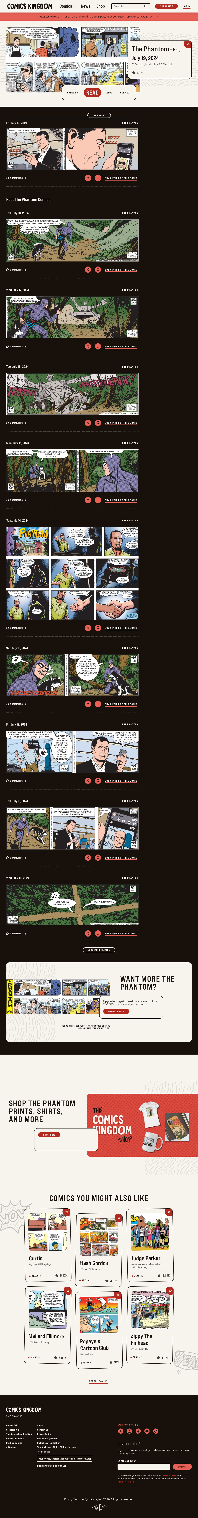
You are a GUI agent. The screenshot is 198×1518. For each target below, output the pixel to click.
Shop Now (49, 1134)
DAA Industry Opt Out (47, 1438)
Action (86, 1280)
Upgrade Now (116, 1011)
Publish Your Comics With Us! (51, 1465)
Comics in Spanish (15, 1438)
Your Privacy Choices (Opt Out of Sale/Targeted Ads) (65, 1458)
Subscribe (166, 6)
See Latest (101, 115)
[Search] (146, 6)
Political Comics (14, 1442)
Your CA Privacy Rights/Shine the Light (56, 1447)
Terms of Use (43, 1451)
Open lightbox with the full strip (35, 149)
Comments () (18, 178)
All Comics (11, 1447)
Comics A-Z (11, 1425)
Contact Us (42, 1429)
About (40, 1425)
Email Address (127, 1461)
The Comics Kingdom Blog (19, 1434)
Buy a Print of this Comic (121, 178)
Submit (182, 1466)
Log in (186, 6)
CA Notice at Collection (48, 1442)
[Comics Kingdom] (23, 1409)
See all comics (98, 1381)
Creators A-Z (12, 1429)
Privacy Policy (44, 1434)
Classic (36, 1275)
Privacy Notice (126, 1481)
